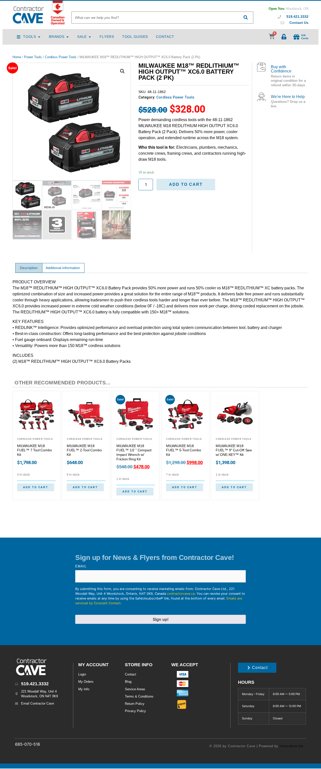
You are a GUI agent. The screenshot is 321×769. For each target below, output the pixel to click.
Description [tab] (29, 268)
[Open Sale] (90, 37)
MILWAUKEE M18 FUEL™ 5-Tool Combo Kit (183, 450)
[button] (122, 71)
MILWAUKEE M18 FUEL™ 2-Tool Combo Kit (84, 450)
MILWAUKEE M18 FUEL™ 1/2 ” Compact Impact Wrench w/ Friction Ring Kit (133, 452)
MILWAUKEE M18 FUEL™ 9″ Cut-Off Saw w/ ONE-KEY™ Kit (234, 450)
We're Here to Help (288, 97)
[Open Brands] (67, 37)
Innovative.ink (291, 746)
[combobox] (155, 17)
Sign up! (161, 619)
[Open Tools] (39, 37)
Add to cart (186, 184)
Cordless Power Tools (60, 57)
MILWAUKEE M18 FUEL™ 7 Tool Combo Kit (34, 450)
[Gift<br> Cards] (296, 37)
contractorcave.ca (181, 593)
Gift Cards (304, 36)
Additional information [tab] (63, 268)
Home (17, 57)
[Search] (245, 17)
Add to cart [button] (35, 487)
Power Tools (33, 57)
